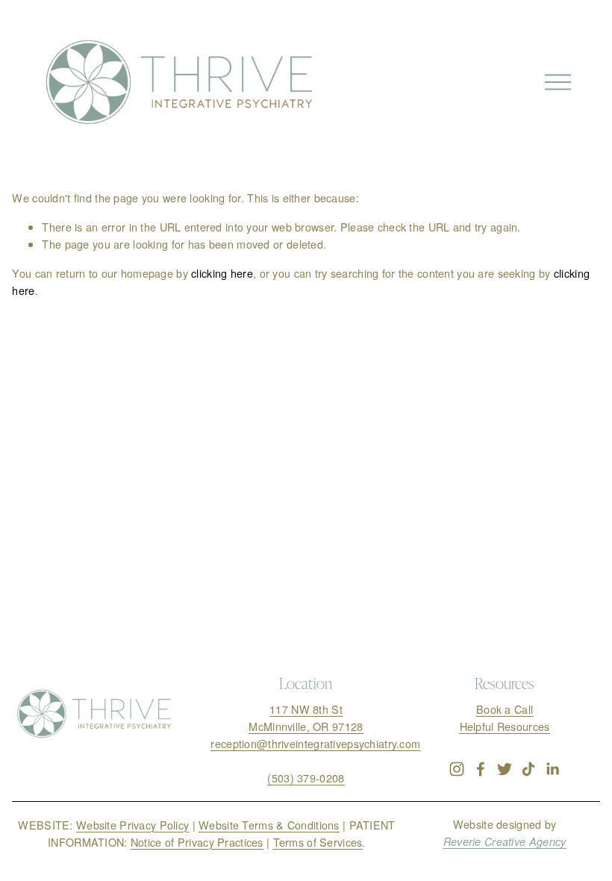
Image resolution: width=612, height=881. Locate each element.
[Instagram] (456, 769)
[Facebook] (480, 769)
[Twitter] (504, 769)
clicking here (222, 273)
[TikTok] (528, 769)
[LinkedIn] (552, 769)
